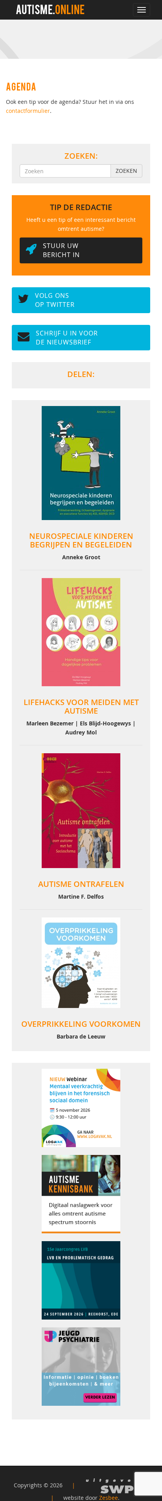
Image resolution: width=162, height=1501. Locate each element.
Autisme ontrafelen (81, 884)
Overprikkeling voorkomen (81, 1024)
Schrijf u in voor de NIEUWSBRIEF (67, 337)
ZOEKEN (126, 170)
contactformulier (28, 110)
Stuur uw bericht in (61, 250)
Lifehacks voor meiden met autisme (81, 706)
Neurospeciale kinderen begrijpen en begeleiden (81, 540)
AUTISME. (50, 11)
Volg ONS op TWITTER (55, 300)
